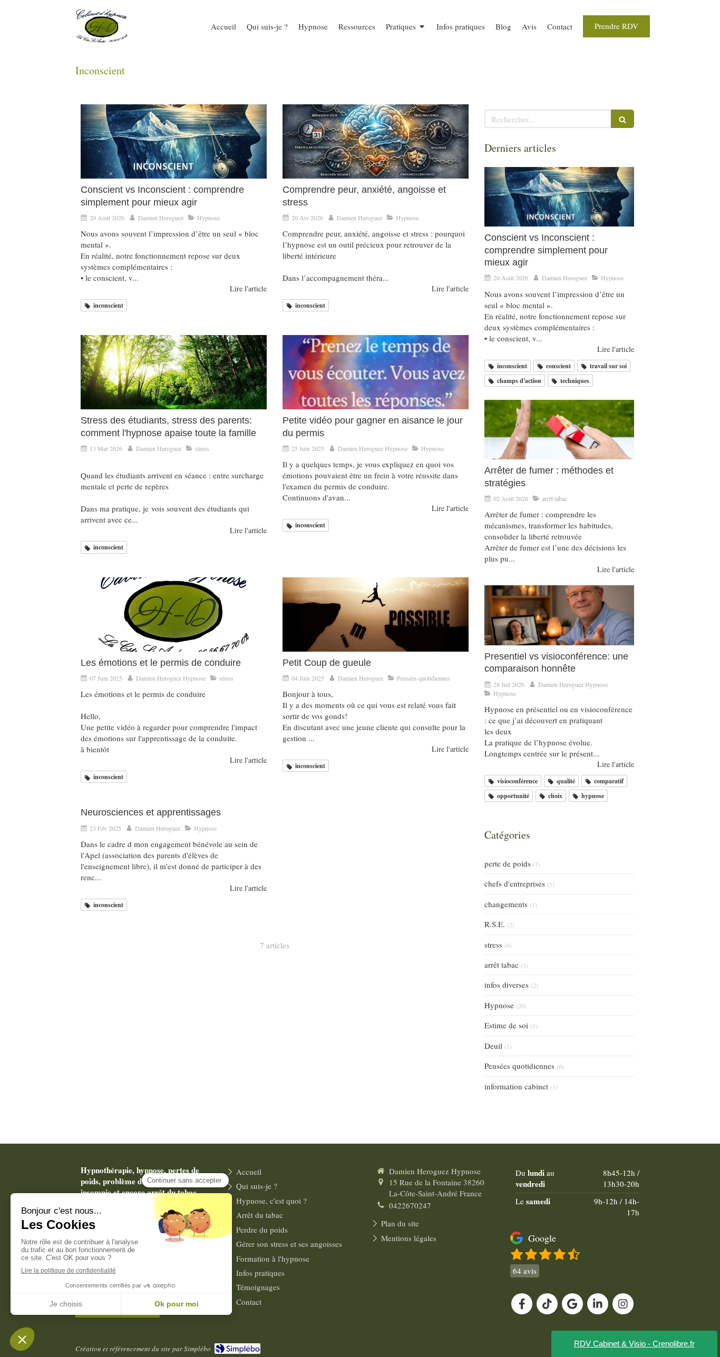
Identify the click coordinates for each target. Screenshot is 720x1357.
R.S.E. (494, 924)
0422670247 (410, 1205)
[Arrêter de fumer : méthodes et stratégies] (559, 430)
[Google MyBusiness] (572, 1303)
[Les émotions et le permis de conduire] (174, 614)
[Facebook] (521, 1303)
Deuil (493, 1045)
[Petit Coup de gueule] (376, 614)
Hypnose (499, 1005)
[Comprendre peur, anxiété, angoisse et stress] (376, 141)
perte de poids (507, 863)
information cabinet (516, 1086)
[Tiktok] (547, 1303)
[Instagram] (623, 1303)
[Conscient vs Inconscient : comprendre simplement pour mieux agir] (174, 141)
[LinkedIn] (597, 1303)
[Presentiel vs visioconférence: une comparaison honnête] (559, 615)
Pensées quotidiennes (519, 1065)
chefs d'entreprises (514, 883)
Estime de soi (506, 1025)
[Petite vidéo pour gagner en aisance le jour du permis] (376, 372)
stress (493, 944)
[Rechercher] (622, 119)
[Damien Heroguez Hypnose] (101, 48)
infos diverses (506, 984)
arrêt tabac (501, 964)
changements (506, 904)
